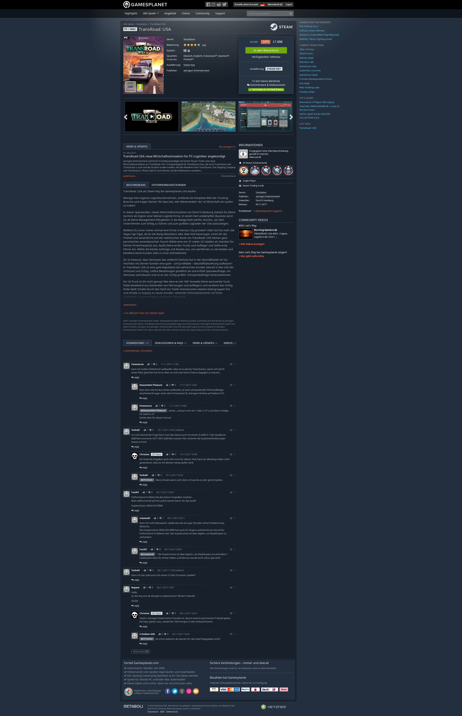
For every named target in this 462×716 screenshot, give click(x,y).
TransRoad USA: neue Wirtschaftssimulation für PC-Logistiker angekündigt (174, 156)
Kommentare (137, 343)
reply (136, 377)
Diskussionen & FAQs (171, 343)
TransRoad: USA (158, 24)
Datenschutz (172, 711)
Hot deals (304, 83)
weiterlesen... (130, 176)
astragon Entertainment (197, 70)
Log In (289, 4)
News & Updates (137, 146)
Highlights (131, 13)
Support (220, 13)
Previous (125, 116)
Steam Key (189, 64)
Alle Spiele (128, 24)
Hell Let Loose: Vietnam (312, 30)
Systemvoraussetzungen (169, 185)
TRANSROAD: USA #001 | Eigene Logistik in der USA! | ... (270, 235)
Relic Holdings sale (309, 87)
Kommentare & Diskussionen (267, 85)
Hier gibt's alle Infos (252, 256)
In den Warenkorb (266, 50)
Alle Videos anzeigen (252, 244)
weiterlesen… (131, 304)
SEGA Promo (306, 53)
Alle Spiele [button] (149, 13)
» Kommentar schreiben (137, 350)
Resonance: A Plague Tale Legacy (316, 102)
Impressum (153, 711)
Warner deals (306, 57)
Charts (186, 13)
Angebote (170, 13)
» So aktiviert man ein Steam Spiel (143, 313)
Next (291, 116)
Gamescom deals (308, 74)
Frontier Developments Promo (315, 79)
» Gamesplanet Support (268, 211)
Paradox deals (307, 91)
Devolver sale (306, 62)
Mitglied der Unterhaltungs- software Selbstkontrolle (148, 692)
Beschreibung (135, 185)
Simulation (141, 24)
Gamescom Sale (307, 66)
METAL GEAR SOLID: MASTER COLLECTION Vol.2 (314, 115)
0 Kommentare (228, 176)
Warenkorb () (275, 4)
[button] (262, 4)
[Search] (291, 13)
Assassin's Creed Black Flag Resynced (319, 34)
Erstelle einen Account (246, 4)
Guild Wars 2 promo (310, 70)
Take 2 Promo (306, 49)
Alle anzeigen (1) (227, 146)
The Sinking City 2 (308, 26)
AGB (162, 711)
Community (203, 13)
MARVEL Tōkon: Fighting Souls (315, 39)
